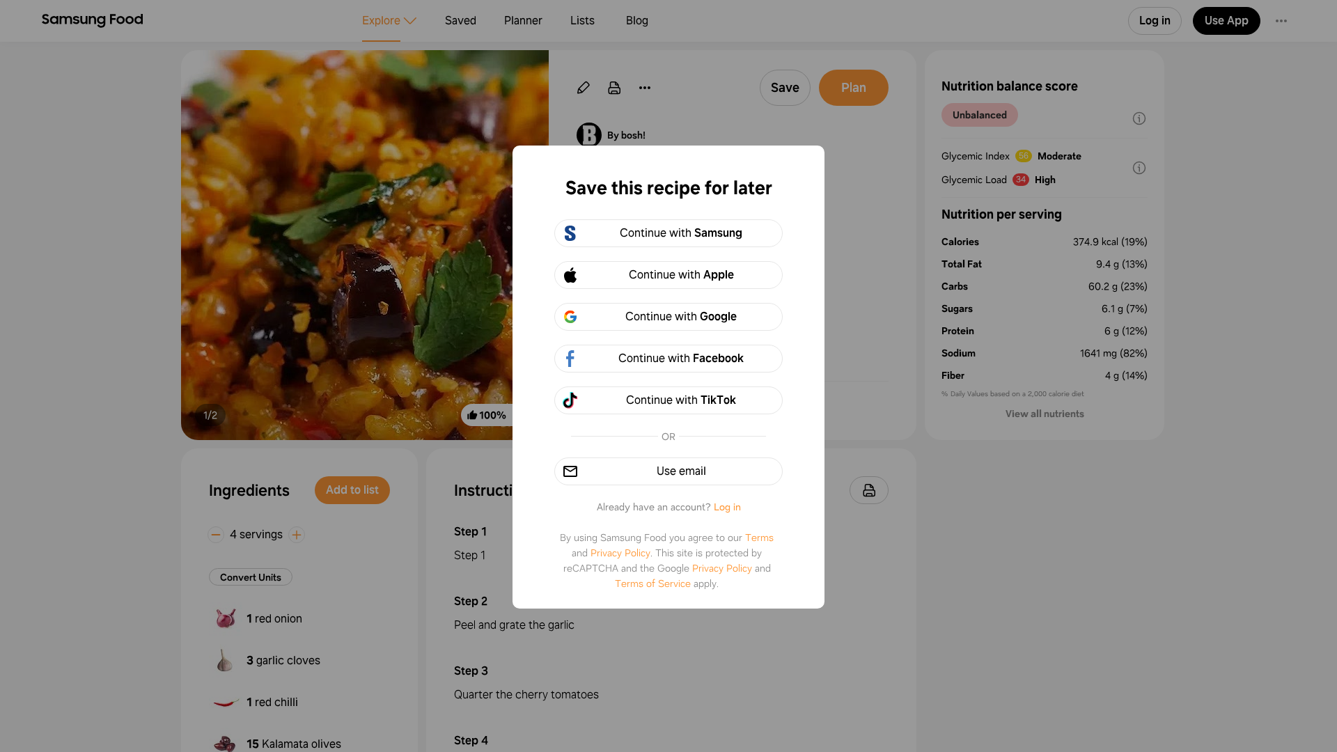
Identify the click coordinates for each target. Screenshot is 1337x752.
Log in (727, 507)
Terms (759, 537)
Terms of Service (653, 583)
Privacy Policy (620, 553)
